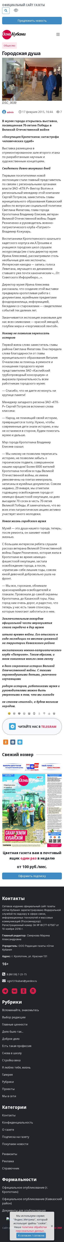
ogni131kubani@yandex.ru (22, 981)
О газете (8, 1130)
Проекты (8, 1089)
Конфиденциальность (17, 1122)
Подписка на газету (15, 1137)
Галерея (7, 1075)
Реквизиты (9, 1154)
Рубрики (8, 1082)
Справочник (10, 1168)
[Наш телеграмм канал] (7, 992)
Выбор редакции (13, 1017)
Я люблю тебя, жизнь (16, 1067)
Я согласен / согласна (31, 1235)
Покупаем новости (15, 1144)
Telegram (48, 727)
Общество (9, 45)
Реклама (8, 1161)
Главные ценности (14, 1024)
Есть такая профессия (16, 1046)
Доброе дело (11, 1039)
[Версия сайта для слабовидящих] (16, 10)
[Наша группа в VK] (16, 992)
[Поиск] (6, 10)
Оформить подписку (32, 876)
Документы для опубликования (24, 1210)
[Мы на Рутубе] (35, 992)
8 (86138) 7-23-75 (17, 974)
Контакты (8, 1115)
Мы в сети (9, 1096)
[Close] (52, 1226)
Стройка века (11, 1060)
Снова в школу (12, 1053)
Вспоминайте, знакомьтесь (20, 1010)
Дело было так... (12, 1032)
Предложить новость (32, 21)
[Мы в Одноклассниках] (25, 992)
